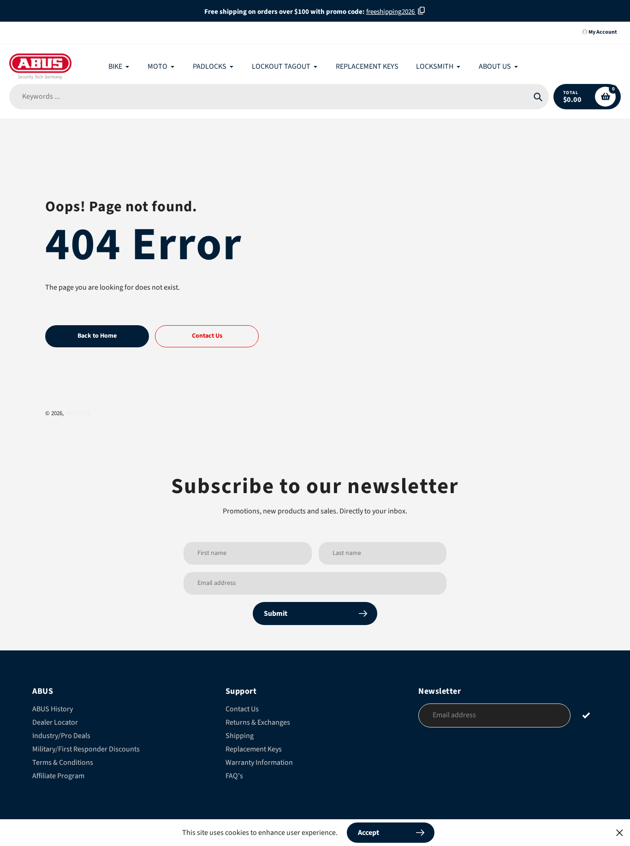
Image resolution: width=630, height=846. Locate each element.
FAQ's (234, 776)
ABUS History (52, 709)
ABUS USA (77, 413)
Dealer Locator (55, 722)
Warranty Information (259, 762)
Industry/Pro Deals (61, 736)
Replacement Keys (254, 749)
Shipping (240, 736)
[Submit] (586, 714)
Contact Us (242, 709)
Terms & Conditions (62, 762)
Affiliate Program (58, 776)
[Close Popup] (619, 832)
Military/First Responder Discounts (86, 749)
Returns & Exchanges (258, 722)
